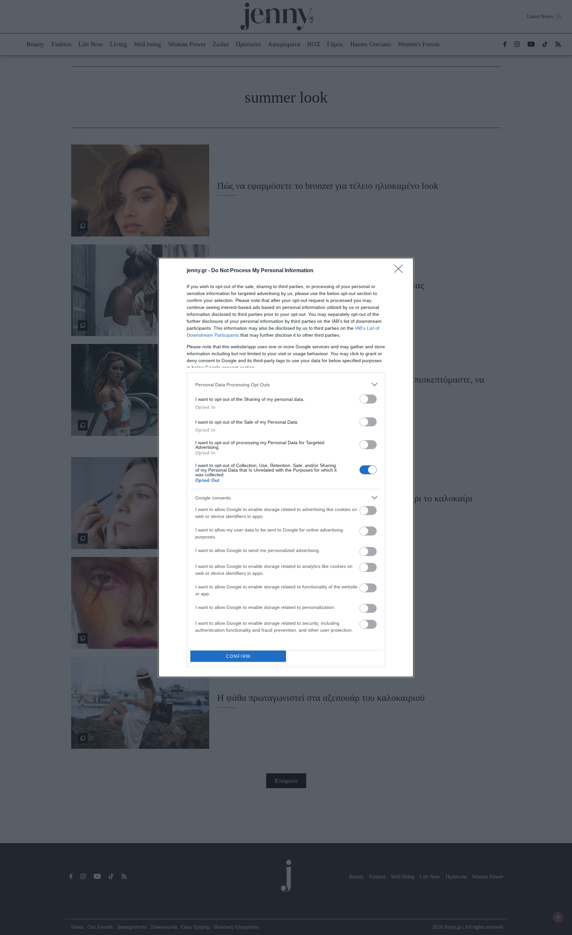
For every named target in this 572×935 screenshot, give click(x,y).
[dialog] (286, 467)
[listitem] (286, 384)
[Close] (400, 271)
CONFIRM (238, 656)
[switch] (368, 399)
